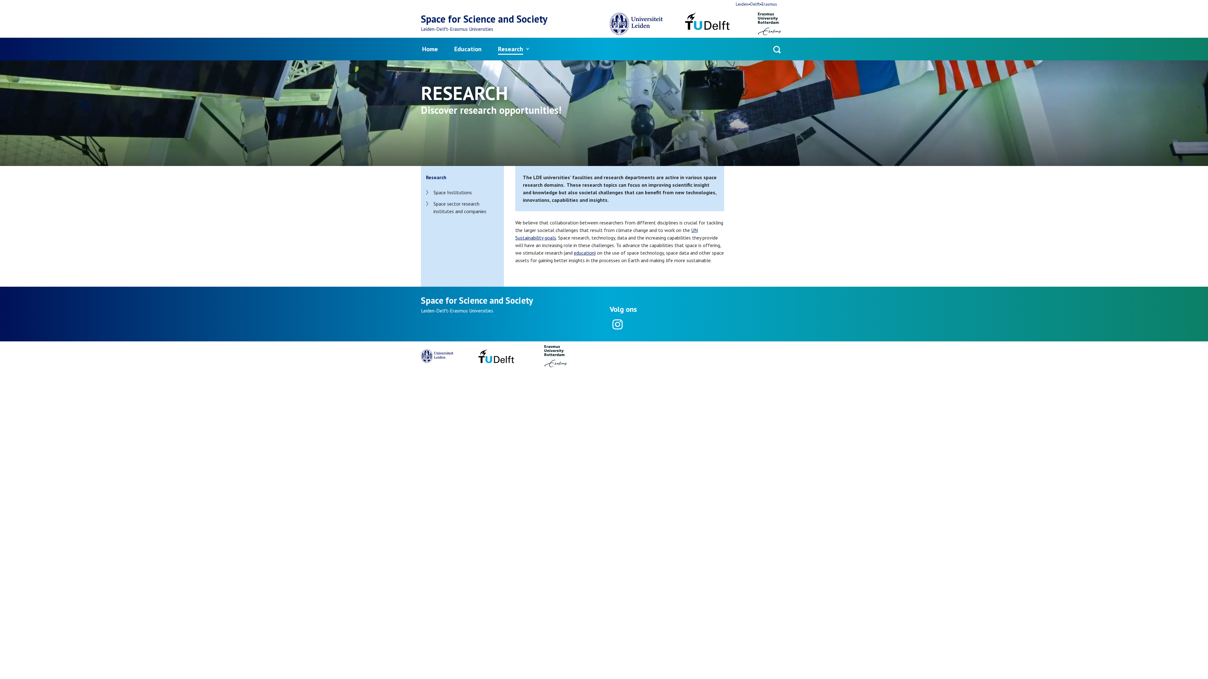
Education (468, 49)
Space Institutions (452, 192)
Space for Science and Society (484, 18)
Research (510, 49)
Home (430, 49)
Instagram (617, 324)
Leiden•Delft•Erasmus (756, 4)
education (584, 253)
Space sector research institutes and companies (459, 207)
